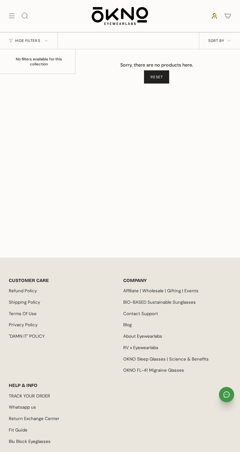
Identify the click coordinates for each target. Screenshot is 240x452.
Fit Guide (18, 430)
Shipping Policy (24, 302)
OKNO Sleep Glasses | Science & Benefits (166, 359)
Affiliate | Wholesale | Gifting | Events (160, 291)
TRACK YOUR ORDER (29, 396)
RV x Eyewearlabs (140, 348)
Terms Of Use (23, 314)
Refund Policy (23, 291)
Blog (127, 325)
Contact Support (140, 314)
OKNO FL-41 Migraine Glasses (153, 370)
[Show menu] (12, 16)
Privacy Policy (23, 325)
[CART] (227, 16)
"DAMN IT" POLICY (27, 336)
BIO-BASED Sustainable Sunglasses (159, 302)
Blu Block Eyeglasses (30, 441)
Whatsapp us (22, 407)
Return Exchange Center (34, 419)
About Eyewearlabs (142, 336)
